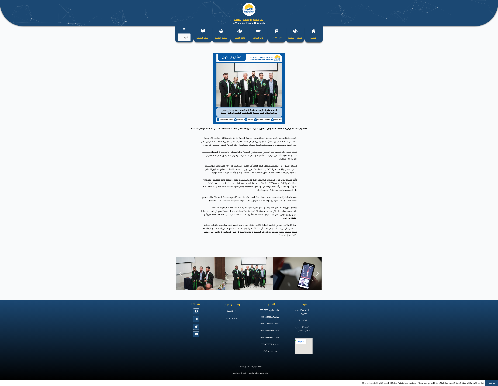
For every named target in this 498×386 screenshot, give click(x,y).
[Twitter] (196, 327)
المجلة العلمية (202, 38)
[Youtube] (196, 334)
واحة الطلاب (239, 38)
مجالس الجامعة (295, 38)
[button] (180, 273)
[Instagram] (196, 319)
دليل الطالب (277, 38)
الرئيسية (313, 38)
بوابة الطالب (258, 38)
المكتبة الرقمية (221, 38)
